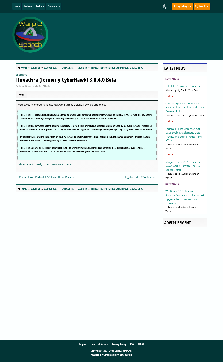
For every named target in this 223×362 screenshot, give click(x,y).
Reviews (28, 6)
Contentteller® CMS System (118, 354)
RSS (132, 344)
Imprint (83, 344)
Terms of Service (99, 344)
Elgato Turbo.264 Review (140, 177)
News (21, 94)
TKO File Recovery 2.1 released (183, 86)
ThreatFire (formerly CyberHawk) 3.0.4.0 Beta (66, 79)
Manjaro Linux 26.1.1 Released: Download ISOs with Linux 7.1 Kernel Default (184, 165)
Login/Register (184, 6)
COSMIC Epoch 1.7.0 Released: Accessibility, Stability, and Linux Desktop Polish (184, 107)
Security (21, 74)
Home (17, 6)
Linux (169, 96)
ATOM (141, 344)
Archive (40, 6)
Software (172, 78)
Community (54, 6)
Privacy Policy (119, 344)
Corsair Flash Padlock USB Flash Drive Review (46, 177)
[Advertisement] (134, 36)
